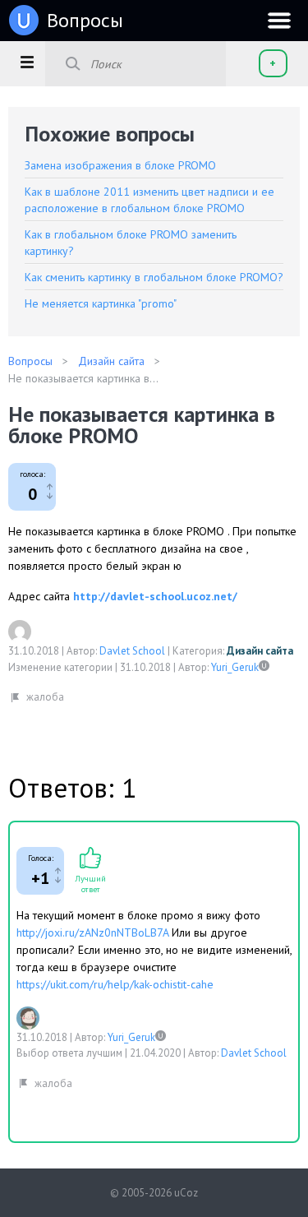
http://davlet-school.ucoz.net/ (155, 596)
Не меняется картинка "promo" (101, 303)
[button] (26, 61)
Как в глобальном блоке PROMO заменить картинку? (131, 242)
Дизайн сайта (260, 651)
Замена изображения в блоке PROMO (120, 165)
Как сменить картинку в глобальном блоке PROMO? (154, 277)
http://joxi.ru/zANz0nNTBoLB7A (92, 932)
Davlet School (132, 651)
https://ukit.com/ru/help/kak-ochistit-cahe (115, 984)
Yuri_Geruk (235, 667)
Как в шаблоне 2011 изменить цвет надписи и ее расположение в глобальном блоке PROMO (149, 199)
